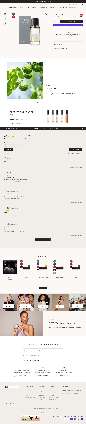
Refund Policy (41, 395)
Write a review (75, 149)
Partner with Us (52, 399)
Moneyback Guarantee (29, 388)
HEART (43, 102)
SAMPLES (21, 7)
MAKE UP (60, 306)
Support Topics (42, 393)
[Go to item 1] (5, 14)
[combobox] (12, 387)
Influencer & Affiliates (53, 397)
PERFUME (27, 7)
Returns (26, 391)
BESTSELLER (43, 306)
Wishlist (26, 395)
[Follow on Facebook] (3, 403)
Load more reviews (43, 239)
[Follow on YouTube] (10, 403)
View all (43, 288)
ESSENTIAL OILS (77, 306)
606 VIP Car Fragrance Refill (26, 277)
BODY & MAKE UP (63, 7)
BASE (48, 102)
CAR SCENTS (34, 7)
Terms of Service (42, 388)
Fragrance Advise (28, 393)
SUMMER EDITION (12, 7)
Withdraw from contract (30, 397)
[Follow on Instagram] (7, 403)
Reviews (51, 393)
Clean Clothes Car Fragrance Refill (59, 277)
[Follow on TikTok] (13, 403)
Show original (17, 181)
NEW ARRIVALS (8, 306)
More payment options (67, 28)
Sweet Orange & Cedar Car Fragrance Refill (43, 277)
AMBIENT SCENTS (53, 7)
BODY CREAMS (26, 306)
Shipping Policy (42, 397)
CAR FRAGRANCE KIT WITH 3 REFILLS (9, 277)
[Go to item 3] (5, 23)
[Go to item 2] (5, 18)
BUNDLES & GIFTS (73, 7)
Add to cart (71, 21)
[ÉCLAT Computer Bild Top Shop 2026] (30, 418)
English (68, 4)
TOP (37, 102)
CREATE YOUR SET (16, 123)
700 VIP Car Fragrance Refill (76, 277)
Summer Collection (53, 388)
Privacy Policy (41, 391)
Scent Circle (52, 395)
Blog (50, 391)
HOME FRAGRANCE (43, 7)
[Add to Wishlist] (46, 14)
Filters (9, 149)
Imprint (40, 399)
